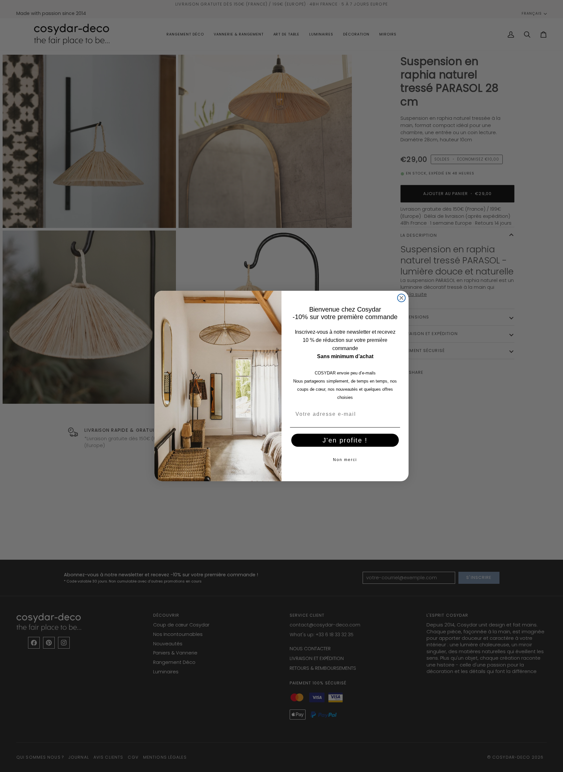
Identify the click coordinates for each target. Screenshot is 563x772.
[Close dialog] (401, 298)
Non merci (345, 459)
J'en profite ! (345, 440)
